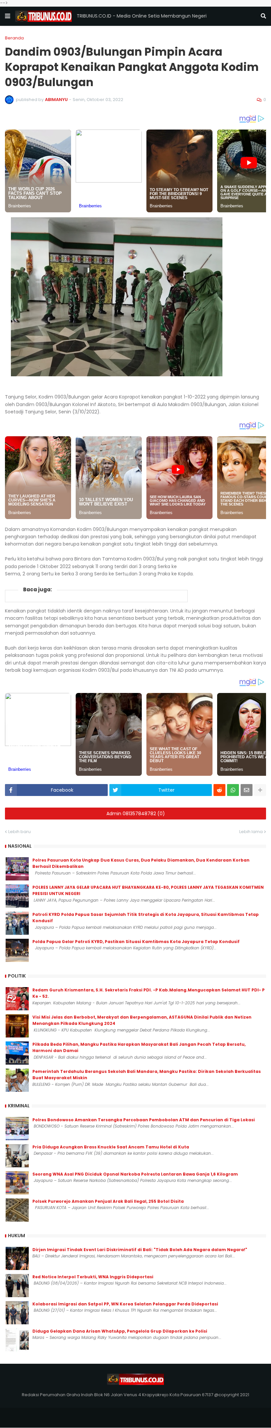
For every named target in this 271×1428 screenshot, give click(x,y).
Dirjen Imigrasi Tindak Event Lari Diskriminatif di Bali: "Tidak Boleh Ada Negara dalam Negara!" (139, 1249)
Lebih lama (251, 831)
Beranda (14, 38)
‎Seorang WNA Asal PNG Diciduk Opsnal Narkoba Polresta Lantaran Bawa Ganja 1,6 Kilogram (135, 1174)
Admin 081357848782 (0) (135, 813)
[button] (7, 16)
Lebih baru (19, 831)
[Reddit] (219, 790)
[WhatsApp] (233, 790)
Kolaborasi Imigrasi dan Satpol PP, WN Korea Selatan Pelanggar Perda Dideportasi (125, 1304)
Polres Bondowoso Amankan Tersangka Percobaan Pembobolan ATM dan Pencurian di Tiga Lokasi (143, 1120)
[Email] (246, 790)
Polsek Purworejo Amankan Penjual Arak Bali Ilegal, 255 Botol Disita (108, 1201)
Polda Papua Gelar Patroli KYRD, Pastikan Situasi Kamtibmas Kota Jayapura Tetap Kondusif (136, 941)
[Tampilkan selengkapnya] (260, 790)
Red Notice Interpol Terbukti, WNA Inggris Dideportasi (92, 1277)
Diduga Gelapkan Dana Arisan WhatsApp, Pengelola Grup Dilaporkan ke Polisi (119, 1331)
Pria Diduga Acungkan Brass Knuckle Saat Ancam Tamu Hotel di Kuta (110, 1147)
